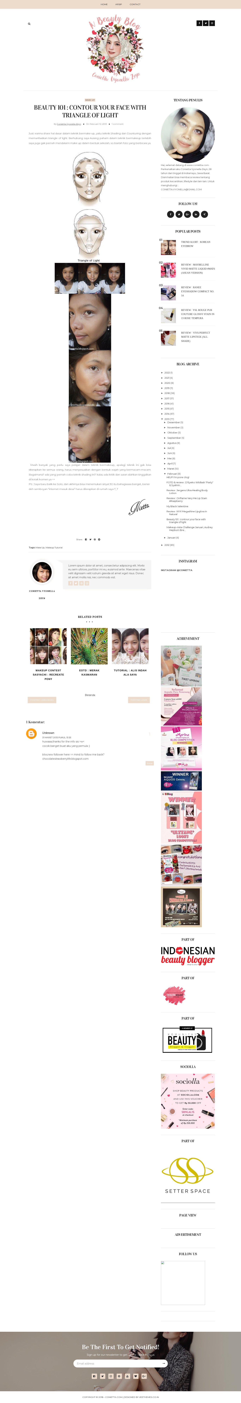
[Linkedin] (196, 214)
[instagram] (112, 1376)
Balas (149, 763)
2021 (167, 377)
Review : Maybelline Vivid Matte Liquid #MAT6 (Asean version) (198, 268)
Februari (172, 473)
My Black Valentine (177, 506)
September (174, 437)
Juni (169, 453)
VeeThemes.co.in (149, 1397)
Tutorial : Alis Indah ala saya (130, 672)
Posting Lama (139, 700)
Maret (171, 468)
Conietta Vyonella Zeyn (69, 124)
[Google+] (145, 1376)
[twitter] (104, 1376)
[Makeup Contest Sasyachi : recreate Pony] (48, 646)
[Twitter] (179, 214)
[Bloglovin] (137, 1376)
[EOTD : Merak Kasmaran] (89, 646)
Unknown (48, 732)
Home (104, 4)
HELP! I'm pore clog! (178, 477)
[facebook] (96, 1376)
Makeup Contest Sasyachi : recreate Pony (48, 674)
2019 (167, 388)
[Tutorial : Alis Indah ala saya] (130, 646)
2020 (168, 383)
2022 (167, 372)
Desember (173, 422)
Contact (135, 4)
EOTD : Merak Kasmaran (89, 672)
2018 (167, 393)
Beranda (90, 695)
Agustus (172, 443)
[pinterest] (121, 1376)
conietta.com (113, 1397)
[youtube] (129, 1376)
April (170, 463)
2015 (167, 408)
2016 (167, 403)
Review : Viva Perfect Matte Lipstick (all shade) (195, 337)
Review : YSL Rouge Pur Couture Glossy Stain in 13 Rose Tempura (197, 314)
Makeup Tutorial (54, 547)
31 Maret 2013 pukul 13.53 (56, 737)
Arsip (118, 4)
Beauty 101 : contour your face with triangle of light (186, 521)
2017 (167, 398)
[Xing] (204, 214)
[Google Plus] (187, 214)
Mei (169, 458)
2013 (167, 419)
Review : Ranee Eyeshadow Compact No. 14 (197, 291)
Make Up (90, 100)
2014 (167, 413)
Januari (171, 537)
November (173, 427)
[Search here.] (29, 23)
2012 (167, 545)
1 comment (117, 124)
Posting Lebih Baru (42, 700)
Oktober (172, 432)
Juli (169, 448)
